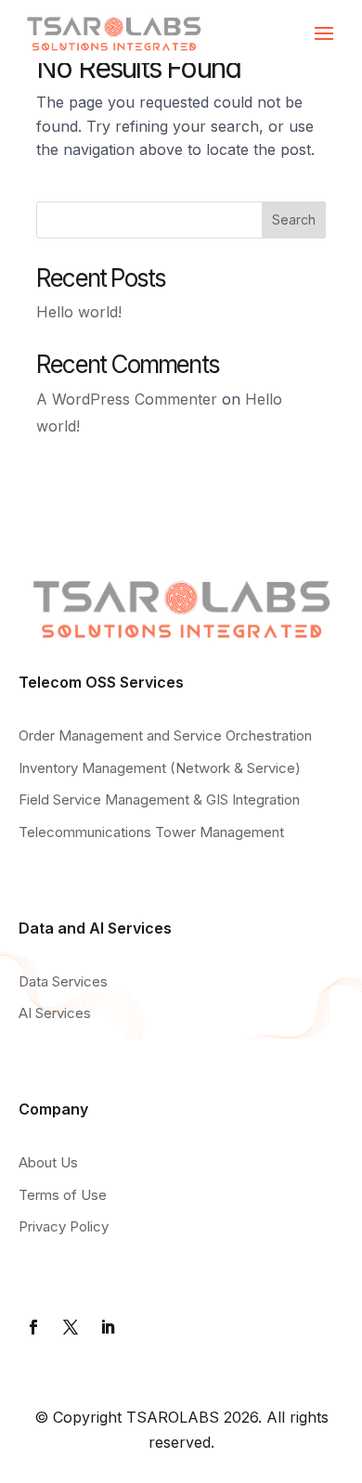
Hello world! (79, 312)
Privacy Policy (64, 1226)
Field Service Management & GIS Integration (159, 799)
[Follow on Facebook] (33, 1327)
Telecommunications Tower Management (151, 832)
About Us (48, 1162)
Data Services (63, 981)
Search (294, 219)
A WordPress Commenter (126, 399)
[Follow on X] (70, 1327)
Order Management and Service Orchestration (165, 735)
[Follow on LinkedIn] (108, 1327)
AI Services (55, 1013)
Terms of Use (63, 1195)
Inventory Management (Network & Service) (160, 768)
